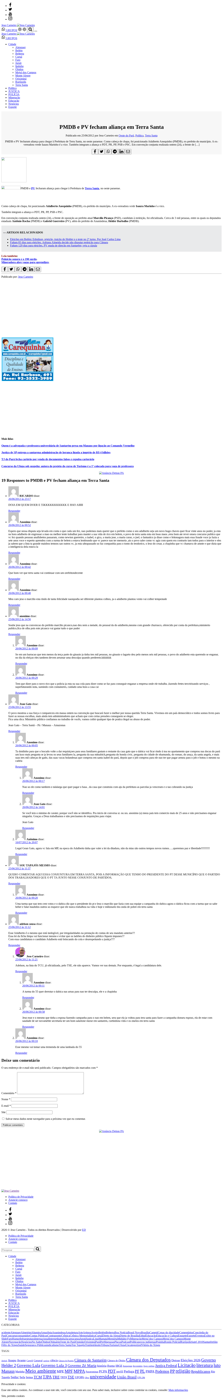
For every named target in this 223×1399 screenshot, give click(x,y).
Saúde (21, 1345)
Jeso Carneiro (25, 276)
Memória (112, 1338)
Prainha (160, 1341)
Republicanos (200, 1371)
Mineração (14, 97)
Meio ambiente (40, 1371)
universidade (103, 1376)
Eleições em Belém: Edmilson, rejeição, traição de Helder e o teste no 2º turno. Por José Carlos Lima (65, 239)
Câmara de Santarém (90, 1360)
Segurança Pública (35, 1345)
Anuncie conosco (18, 1199)
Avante (21, 1360)
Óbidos (19, 69)
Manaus (8, 1371)
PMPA (150, 1371)
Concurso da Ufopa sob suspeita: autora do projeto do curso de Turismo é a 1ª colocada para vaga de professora (67, 466)
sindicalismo (52, 1345)
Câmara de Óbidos (116, 1360)
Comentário (8, 1093)
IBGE (119, 1365)
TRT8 (63, 1377)
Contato (12, 1203)
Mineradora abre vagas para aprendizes (25, 262)
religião (183, 1371)
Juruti (18, 63)
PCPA (103, 1371)
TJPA (47, 1377)
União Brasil (127, 1377)
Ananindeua (59, 1332)
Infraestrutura (27, 1338)
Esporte (12, 106)
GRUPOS (11, 30)
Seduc (15, 1377)
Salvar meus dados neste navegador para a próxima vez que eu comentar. (46, 1118)
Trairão (89, 1345)
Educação (13, 100)
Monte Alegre (22, 75)
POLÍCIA (14, 94)
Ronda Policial (172, 1341)
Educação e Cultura (167, 1335)
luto (217, 1365)
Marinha (20, 1371)
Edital (142, 1335)
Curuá (18, 56)
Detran (175, 1360)
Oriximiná (20, 78)
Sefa (22, 1377)
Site (3, 1112)
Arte (80, 1332)
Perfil (103, 1341)
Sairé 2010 (197, 1341)
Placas (117, 1341)
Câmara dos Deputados (148, 1359)
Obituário (54, 1341)
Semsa (29, 1377)
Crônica (65, 1335)
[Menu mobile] (35, 31)
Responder (14, 510)
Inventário (138, 1366)
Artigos (87, 1332)
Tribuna (105, 1345)
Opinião (79, 1341)
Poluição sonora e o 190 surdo (19, 259)
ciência (54, 1360)
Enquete (182, 1335)
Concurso (11, 1335)
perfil (119, 1371)
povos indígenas (147, 1341)
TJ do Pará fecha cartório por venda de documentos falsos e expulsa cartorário (47, 459)
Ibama (111, 1365)
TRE (56, 1377)
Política (12, 88)
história (101, 1365)
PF (137, 1371)
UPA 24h (141, 1377)
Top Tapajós (78, 1345)
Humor (16, 1338)
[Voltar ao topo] (3, 1380)
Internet (53, 1338)
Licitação (187, 1365)
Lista (96, 1338)
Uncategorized (133, 1345)
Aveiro (95, 1332)
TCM (38, 1377)
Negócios (13, 103)
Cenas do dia (165, 1332)
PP (172, 1371)
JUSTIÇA (14, 91)
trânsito (97, 1345)
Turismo (113, 1345)
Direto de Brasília (129, 1335)
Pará (97, 1341)
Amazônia (46, 1332)
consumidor (23, 1335)
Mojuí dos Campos (25, 72)
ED (84, 1229)
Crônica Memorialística (82, 1335)
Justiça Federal (166, 1365)
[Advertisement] (105, 409)
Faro (17, 59)
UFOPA (79, 1377)
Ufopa (121, 1345)
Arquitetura (72, 1332)
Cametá (153, 1332)
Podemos (162, 1371)
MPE (60, 1371)
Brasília (145, 1332)
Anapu (12, 1360)
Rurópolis (20, 81)
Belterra (19, 53)
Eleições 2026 (191, 1360)
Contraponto (54, 1335)
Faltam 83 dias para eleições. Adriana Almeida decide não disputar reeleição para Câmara (59, 242)
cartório (46, 1361)
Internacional (41, 1338)
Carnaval (38, 1360)
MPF (69, 1371)
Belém (18, 50)
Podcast (125, 1341)
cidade (175, 1332)
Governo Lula (28, 1365)
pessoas (110, 1341)
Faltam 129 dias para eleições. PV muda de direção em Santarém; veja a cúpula (53, 245)
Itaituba (19, 66)
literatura (204, 1365)
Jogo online (149, 1366)
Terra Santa (21, 84)
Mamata (103, 1338)
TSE (71, 1377)
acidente (5, 1332)
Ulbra (87, 1378)
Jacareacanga (72, 1338)
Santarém (208, 1341)
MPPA (79, 1370)
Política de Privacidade (20, 1196)
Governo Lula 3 (54, 1365)
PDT (112, 1371)
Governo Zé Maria (82, 1365)
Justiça (89, 1338)
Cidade (12, 44)
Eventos (199, 1335)
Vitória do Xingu (150, 1345)
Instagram (127, 1366)
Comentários (186, 1332)
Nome (5, 1099)
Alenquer (20, 47)
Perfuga (129, 1371)
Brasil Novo (134, 1332)
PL (142, 1371)
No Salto (36, 1341)
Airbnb (4, 1361)
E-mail (6, 1105)
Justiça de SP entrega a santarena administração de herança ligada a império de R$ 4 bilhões (55, 452)
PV (33, 188)
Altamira (36, 1332)
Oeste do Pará (126, 135)
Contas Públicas (38, 1335)
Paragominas (92, 1371)
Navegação (15, 1341)
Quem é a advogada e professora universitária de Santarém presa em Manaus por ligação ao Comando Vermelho (67, 445)
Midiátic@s (123, 1338)
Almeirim (26, 1332)
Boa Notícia (121, 1332)
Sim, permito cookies (13, 1395)
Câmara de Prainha (66, 1361)
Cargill (29, 1360)
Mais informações (178, 1390)
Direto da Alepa (111, 1335)
